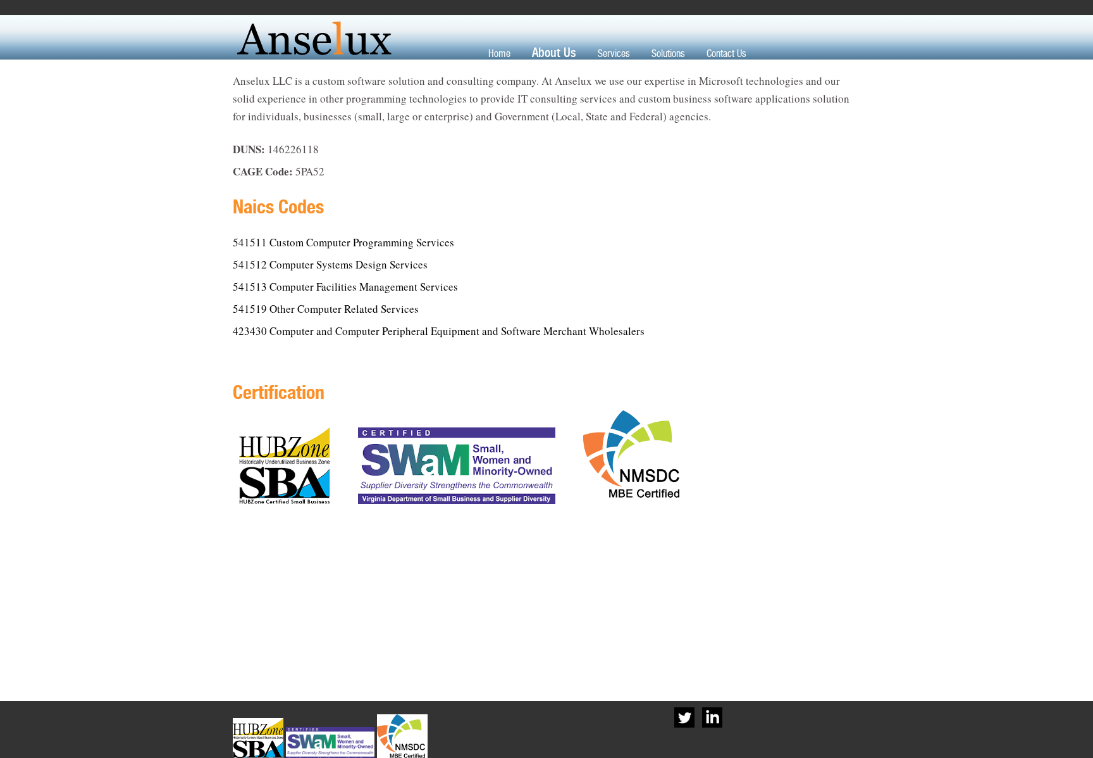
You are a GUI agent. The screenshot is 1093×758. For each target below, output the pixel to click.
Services (614, 53)
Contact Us (726, 53)
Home (499, 53)
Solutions (668, 53)
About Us (554, 52)
